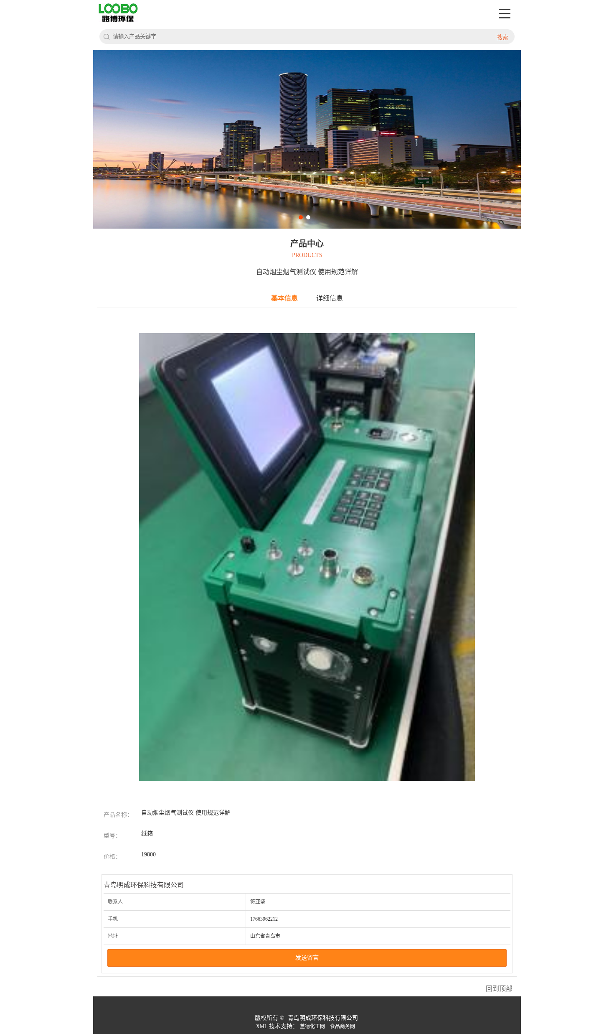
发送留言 (307, 958)
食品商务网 (342, 1026)
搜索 (502, 37)
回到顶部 (499, 988)
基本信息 (284, 298)
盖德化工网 (312, 1026)
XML (261, 1026)
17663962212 (264, 919)
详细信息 (329, 298)
